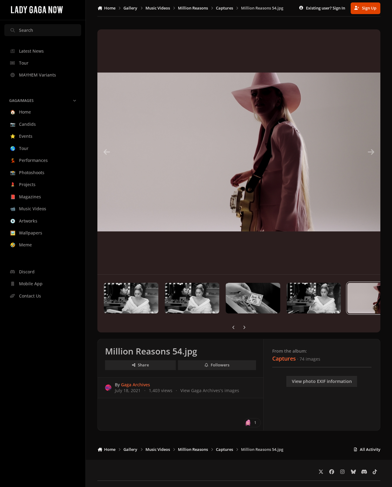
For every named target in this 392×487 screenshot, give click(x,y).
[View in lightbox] (238, 151)
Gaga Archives (135, 385)
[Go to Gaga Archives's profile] (108, 387)
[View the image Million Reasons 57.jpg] (192, 298)
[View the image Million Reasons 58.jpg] (131, 298)
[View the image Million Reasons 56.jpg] (253, 298)
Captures (284, 358)
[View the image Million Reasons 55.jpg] (314, 298)
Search (26, 30)
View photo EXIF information (322, 381)
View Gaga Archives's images (209, 390)
